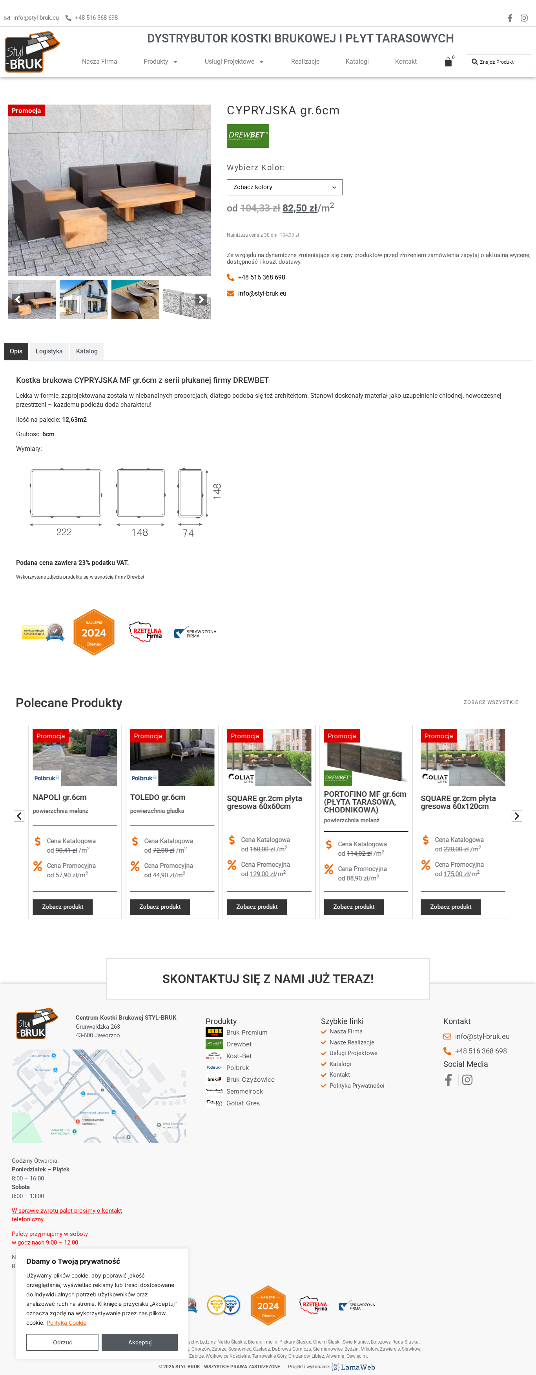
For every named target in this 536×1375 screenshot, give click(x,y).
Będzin (352, 1349)
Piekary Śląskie (295, 1342)
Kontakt (406, 61)
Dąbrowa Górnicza (291, 1349)
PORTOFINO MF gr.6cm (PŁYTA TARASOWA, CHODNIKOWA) (364, 801)
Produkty (156, 61)
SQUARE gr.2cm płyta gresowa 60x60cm (263, 802)
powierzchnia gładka (156, 810)
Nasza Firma (99, 61)
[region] (102, 1303)
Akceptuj (139, 1342)
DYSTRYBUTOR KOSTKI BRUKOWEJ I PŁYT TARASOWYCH (300, 38)
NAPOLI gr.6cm (59, 797)
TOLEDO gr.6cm (156, 797)
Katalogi (357, 61)
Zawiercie (390, 1349)
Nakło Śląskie (231, 1342)
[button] (18, 299)
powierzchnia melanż (60, 810)
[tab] (16, 351)
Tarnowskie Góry (269, 1356)
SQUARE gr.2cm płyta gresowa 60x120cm (457, 802)
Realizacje (305, 61)
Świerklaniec (356, 1342)
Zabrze (196, 1356)
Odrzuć (62, 1342)
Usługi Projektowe (229, 61)
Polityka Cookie (66, 1322)
